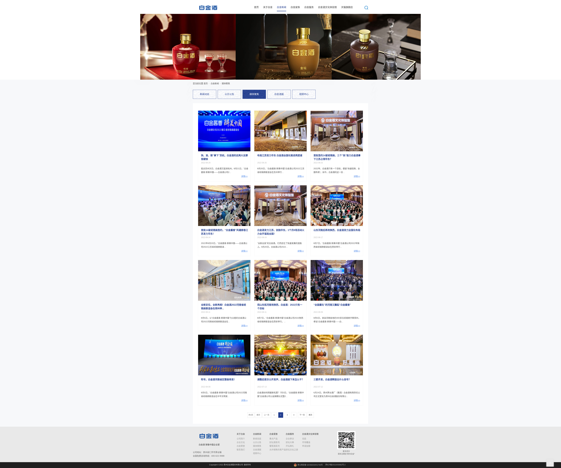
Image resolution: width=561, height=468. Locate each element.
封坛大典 (290, 442)
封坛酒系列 (274, 442)
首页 (256, 7)
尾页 (310, 415)
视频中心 (304, 94)
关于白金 (267, 7)
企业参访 (290, 438)
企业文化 (241, 442)
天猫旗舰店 (347, 7)
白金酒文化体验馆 (327, 7)
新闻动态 (204, 94)
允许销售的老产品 (277, 449)
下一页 (302, 415)
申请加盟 (306, 446)
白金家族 (295, 7)
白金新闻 (281, 7)
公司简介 (241, 438)
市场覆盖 (306, 442)
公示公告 (229, 94)
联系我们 (241, 449)
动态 (304, 438)
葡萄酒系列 (274, 446)
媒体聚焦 (254, 94)
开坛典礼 (290, 446)
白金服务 (309, 7)
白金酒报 (279, 94)
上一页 (266, 415)
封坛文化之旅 (292, 449)
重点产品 (273, 438)
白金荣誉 (241, 446)
